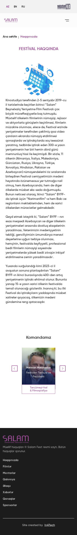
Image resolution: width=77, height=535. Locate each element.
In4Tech (49, 525)
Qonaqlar (9, 498)
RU (23, 6)
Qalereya (9, 479)
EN (15, 6)
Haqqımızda (10, 460)
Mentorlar (9, 473)
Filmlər (7, 466)
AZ (7, 6)
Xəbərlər (8, 492)
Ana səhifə (10, 36)
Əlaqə (6, 486)
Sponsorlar (10, 505)
